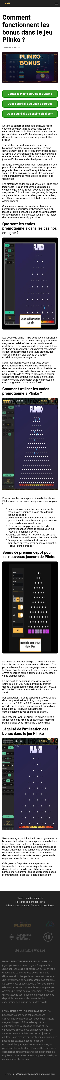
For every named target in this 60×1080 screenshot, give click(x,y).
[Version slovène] (38, 56)
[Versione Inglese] (24, 56)
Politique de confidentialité (30, 901)
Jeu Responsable (34, 898)
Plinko (20, 898)
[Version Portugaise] (21, 56)
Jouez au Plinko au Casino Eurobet (30, 103)
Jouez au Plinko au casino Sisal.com (30, 113)
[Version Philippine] (56, 56)
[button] (56, 3)
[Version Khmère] (42, 56)
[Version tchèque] (35, 56)
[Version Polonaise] (17, 56)
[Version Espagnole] (6, 56)
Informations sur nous (17, 905)
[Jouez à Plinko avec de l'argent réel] (7, 3)
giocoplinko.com (47, 1074)
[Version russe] (28, 56)
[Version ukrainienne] (31, 56)
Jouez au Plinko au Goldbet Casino (30, 93)
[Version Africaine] (53, 56)
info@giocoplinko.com (24, 1074)
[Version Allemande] (10, 56)
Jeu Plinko (7, 47)
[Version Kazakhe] (49, 56)
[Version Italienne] (3, 56)
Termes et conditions (42, 905)
